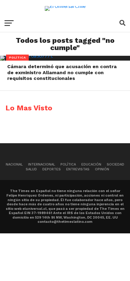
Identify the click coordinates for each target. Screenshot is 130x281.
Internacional (41, 164)
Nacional (14, 164)
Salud (31, 169)
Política (68, 164)
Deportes (51, 169)
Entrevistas (77, 169)
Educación (91, 164)
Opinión (102, 169)
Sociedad (115, 164)
